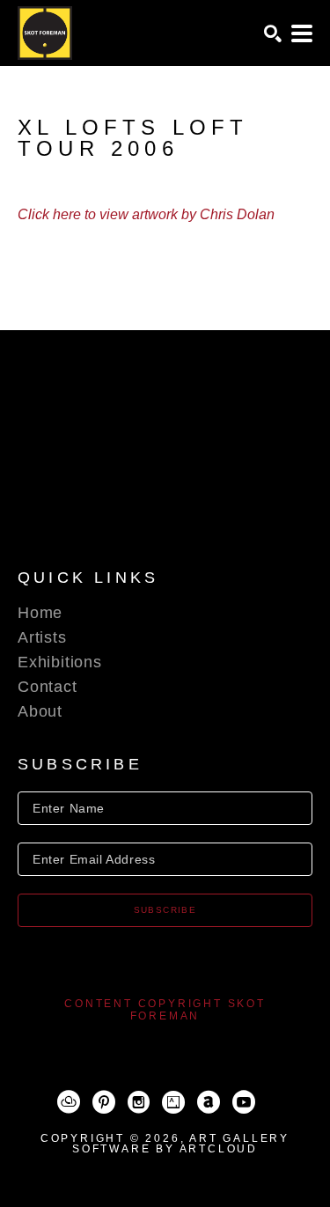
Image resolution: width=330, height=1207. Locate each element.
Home (40, 613)
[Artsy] (173, 1102)
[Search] (273, 33)
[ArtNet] (208, 1102)
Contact (47, 687)
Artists (42, 637)
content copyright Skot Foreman (165, 1009)
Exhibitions (60, 662)
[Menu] (301, 33)
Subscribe (165, 910)
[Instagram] (139, 1102)
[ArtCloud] (68, 1102)
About (40, 711)
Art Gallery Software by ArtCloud (181, 1143)
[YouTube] (243, 1102)
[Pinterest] (103, 1102)
